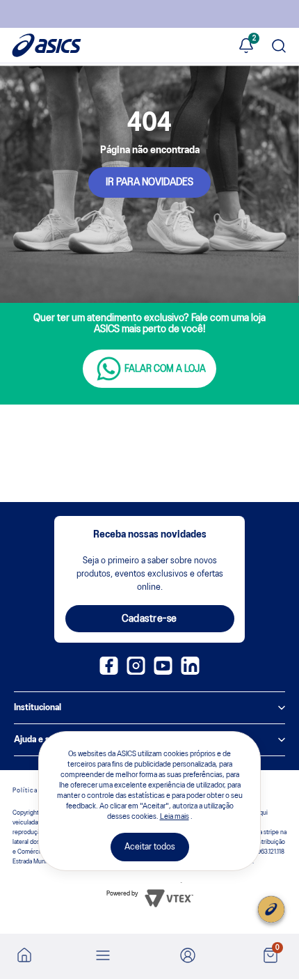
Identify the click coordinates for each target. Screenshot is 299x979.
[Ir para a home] (24, 959)
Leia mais (174, 816)
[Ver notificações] (246, 46)
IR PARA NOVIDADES (149, 182)
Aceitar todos (149, 847)
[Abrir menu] (102, 956)
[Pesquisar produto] (278, 47)
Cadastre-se (149, 619)
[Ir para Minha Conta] (187, 956)
